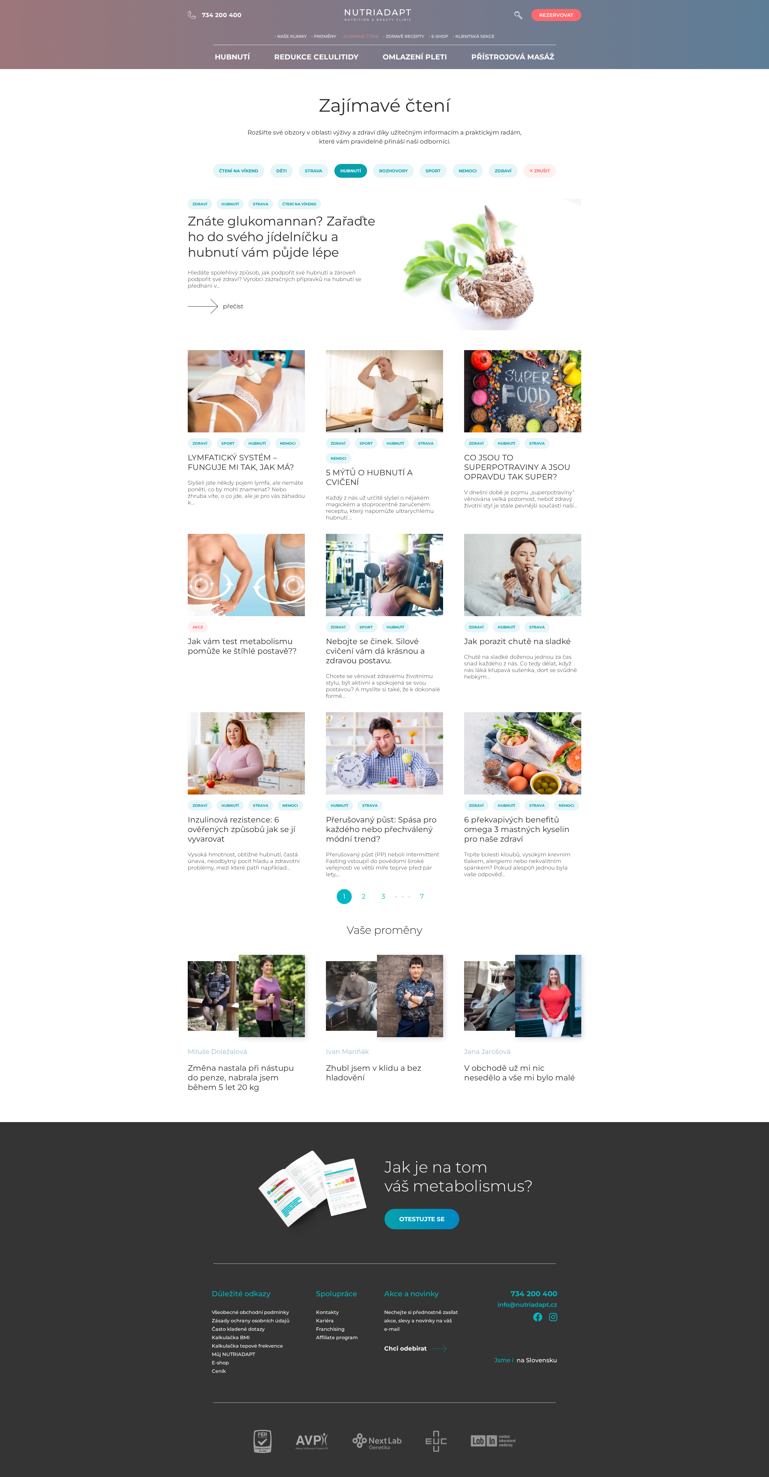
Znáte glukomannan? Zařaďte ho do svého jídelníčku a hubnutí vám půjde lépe (281, 236)
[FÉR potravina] (263, 1441)
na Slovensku (537, 1360)
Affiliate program (337, 1337)
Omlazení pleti (415, 57)
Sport (433, 171)
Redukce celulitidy (316, 57)
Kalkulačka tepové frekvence (247, 1346)
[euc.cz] (436, 1441)
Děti (281, 171)
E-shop (220, 1363)
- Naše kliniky (291, 36)
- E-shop (438, 36)
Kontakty (327, 1312)
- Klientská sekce (473, 36)
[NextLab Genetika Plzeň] (377, 1441)
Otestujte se (422, 1219)
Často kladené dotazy (238, 1329)
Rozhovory (393, 171)
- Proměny (323, 36)
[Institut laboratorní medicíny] (493, 1441)
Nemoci (468, 171)
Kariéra (325, 1321)
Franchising (330, 1329)
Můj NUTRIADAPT (233, 1354)
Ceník (219, 1371)
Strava (313, 171)
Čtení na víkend (238, 171)
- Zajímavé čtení (359, 36)
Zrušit (541, 171)
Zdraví (503, 171)
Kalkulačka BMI (231, 1337)
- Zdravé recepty (403, 36)
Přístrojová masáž (512, 57)
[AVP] (312, 1441)
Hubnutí (232, 57)
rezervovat (556, 15)
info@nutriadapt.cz (527, 1304)
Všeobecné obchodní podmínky (250, 1312)
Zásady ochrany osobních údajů (251, 1321)
